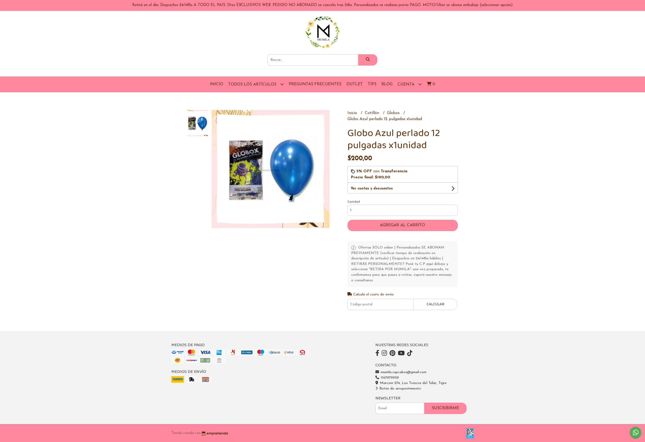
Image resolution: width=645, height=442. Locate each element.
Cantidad (353, 202)
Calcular (435, 304)
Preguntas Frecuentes (315, 84)
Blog (387, 84)
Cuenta (407, 84)
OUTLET (354, 84)
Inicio (216, 84)
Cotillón (372, 113)
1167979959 (389, 378)
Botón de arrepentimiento (399, 389)
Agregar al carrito (402, 225)
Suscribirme (445, 408)
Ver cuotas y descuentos (372, 188)
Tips (372, 84)
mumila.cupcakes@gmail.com (402, 372)
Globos (394, 113)
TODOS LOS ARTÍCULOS (253, 84)
